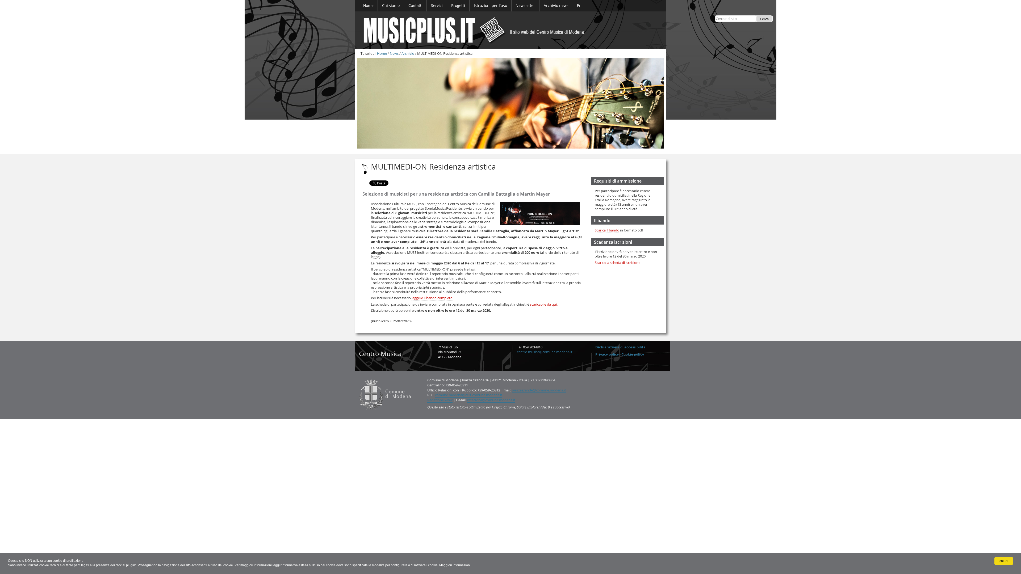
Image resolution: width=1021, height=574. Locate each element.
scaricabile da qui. (544, 304)
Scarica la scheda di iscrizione (617, 262)
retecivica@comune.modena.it (491, 400)
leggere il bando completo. (432, 298)
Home (382, 53)
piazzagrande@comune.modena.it (539, 390)
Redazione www (440, 400)
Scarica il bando (607, 230)
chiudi (1003, 561)
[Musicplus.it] (510, 30)
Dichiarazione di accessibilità (620, 347)
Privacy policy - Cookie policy (619, 354)
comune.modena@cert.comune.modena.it (468, 394)
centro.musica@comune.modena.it (544, 351)
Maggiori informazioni (455, 565)
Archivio (407, 53)
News (394, 53)
